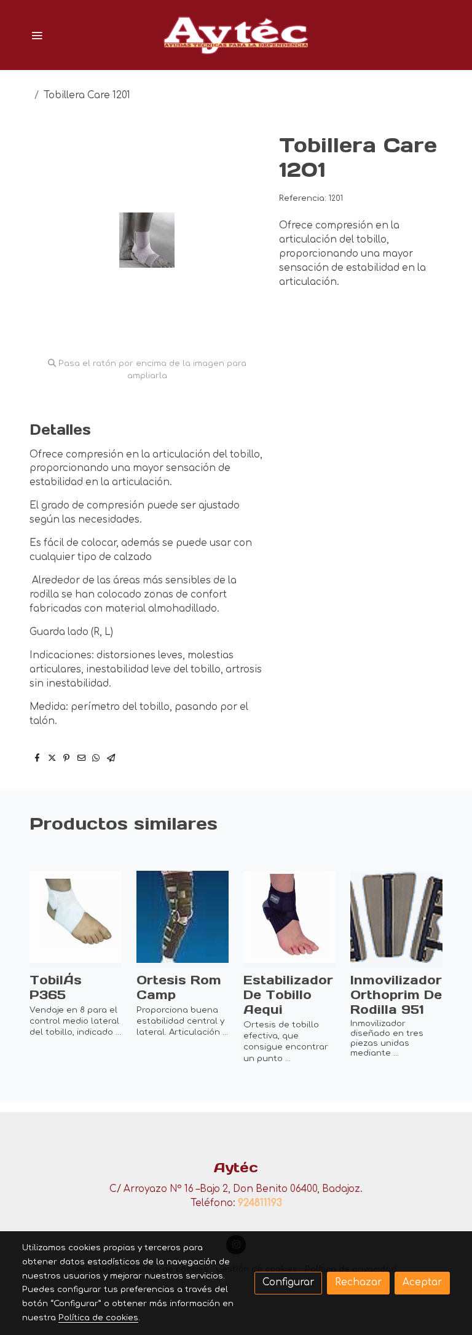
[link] (236, 35)
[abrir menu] (37, 35)
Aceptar (422, 1282)
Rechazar (358, 1282)
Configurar (288, 1282)
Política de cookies (98, 1317)
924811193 (260, 1203)
